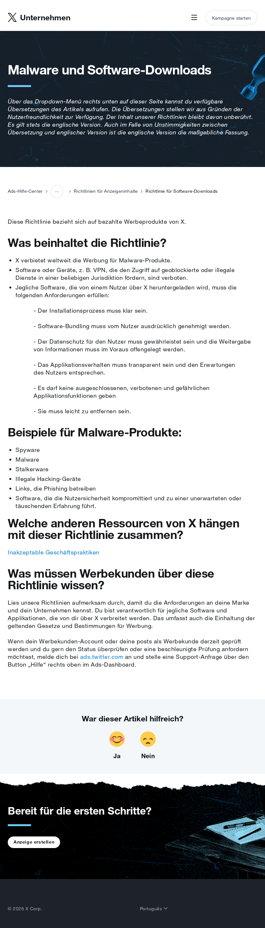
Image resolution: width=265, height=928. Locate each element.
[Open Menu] (194, 18)
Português (152, 909)
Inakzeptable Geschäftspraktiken (54, 552)
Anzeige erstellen (34, 842)
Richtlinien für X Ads (57, 216)
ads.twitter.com (101, 656)
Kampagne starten (231, 18)
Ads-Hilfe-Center (25, 191)
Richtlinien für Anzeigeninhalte (106, 191)
